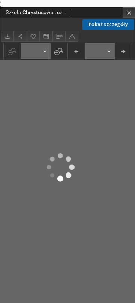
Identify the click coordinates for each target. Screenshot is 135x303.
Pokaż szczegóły (108, 24)
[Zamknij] (129, 13)
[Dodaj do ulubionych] (33, 36)
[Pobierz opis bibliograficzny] (59, 36)
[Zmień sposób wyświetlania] (46, 36)
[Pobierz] (7, 36)
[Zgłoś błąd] (72, 36)
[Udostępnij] (20, 36)
